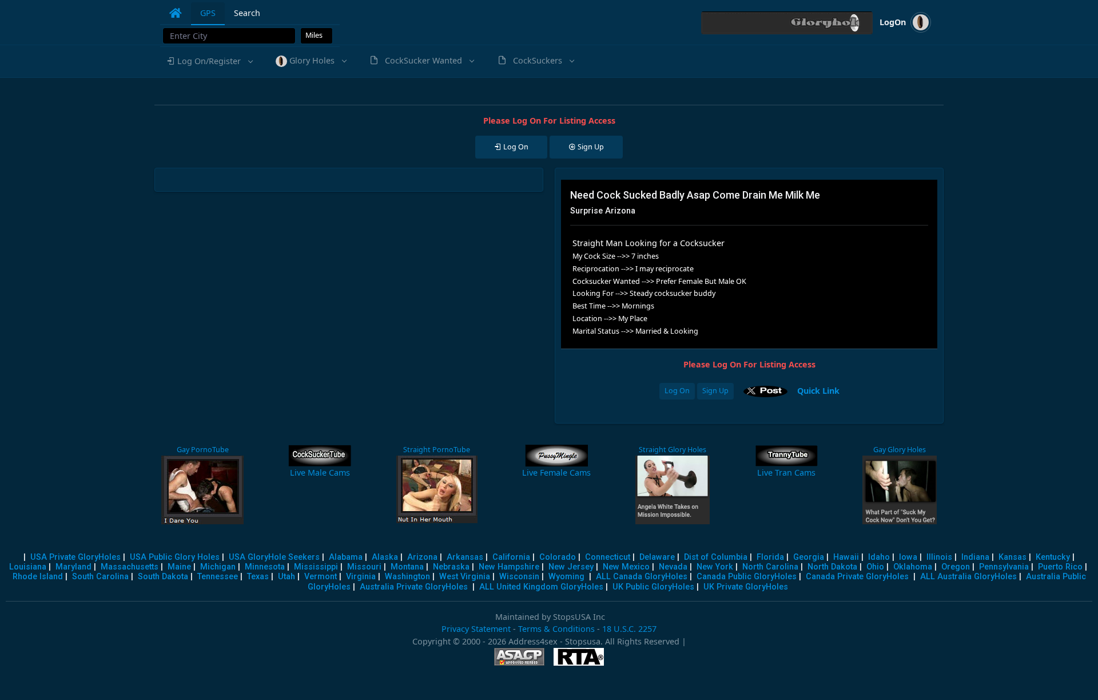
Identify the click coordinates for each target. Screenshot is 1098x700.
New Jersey (571, 567)
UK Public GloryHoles (653, 587)
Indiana (975, 557)
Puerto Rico (1060, 567)
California (511, 557)
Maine (179, 567)
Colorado (557, 557)
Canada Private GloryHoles (857, 577)
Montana (407, 567)
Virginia (361, 577)
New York (715, 567)
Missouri (364, 567)
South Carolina (100, 577)
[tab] (175, 13)
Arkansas (465, 557)
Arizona (422, 557)
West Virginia (464, 577)
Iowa (908, 557)
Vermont (320, 577)
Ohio (875, 567)
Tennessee (217, 577)
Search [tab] (247, 12)
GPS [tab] (208, 12)
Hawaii (846, 557)
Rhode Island (38, 577)
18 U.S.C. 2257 (629, 628)
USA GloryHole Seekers (274, 557)
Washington (407, 577)
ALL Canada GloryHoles (641, 577)
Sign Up (715, 391)
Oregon (955, 567)
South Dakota (163, 577)
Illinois (939, 557)
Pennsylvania (1004, 567)
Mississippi (316, 567)
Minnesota (265, 567)
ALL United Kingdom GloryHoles (541, 587)
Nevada (673, 567)
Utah (286, 577)
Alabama (346, 557)
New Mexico (626, 567)
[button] (209, 61)
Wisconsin (519, 577)
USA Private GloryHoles (75, 557)
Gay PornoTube (202, 449)
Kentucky (1053, 557)
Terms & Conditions (556, 628)
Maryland (73, 567)
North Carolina (770, 567)
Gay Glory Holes (899, 449)
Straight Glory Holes (672, 449)
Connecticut (607, 557)
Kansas (1012, 557)
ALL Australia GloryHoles (968, 577)
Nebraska (451, 567)
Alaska (385, 557)
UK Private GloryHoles (745, 587)
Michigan (218, 567)
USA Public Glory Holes (175, 557)
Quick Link (818, 390)
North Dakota (832, 567)
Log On (677, 391)
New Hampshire (509, 567)
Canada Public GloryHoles (747, 577)
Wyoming (566, 577)
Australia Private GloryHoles (414, 587)
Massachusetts (129, 567)
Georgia (808, 557)
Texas (258, 577)
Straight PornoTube (436, 449)
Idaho (879, 557)
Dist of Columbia (715, 557)
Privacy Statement (476, 628)
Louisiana (27, 567)
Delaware (657, 557)
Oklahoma (912, 567)
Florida (770, 557)
